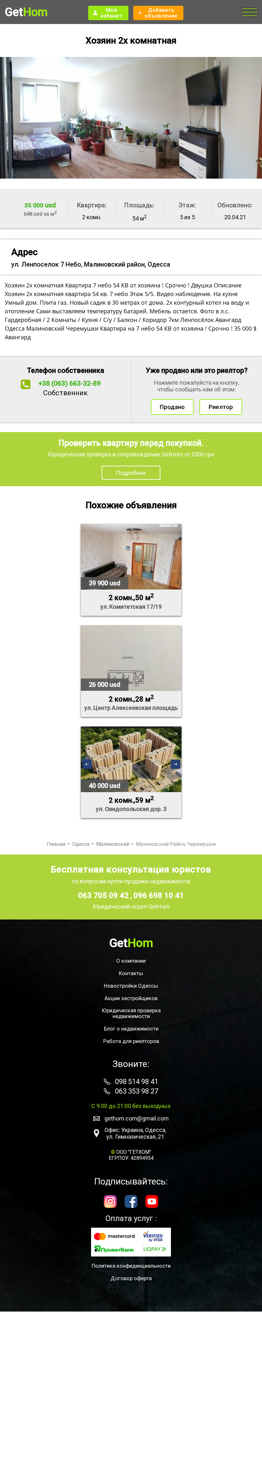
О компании (131, 961)
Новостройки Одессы (131, 986)
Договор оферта (131, 1278)
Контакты (131, 973)
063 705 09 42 (104, 895)
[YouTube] (151, 1202)
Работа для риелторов (131, 1041)
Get (26, 12)
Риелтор (221, 407)
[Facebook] (131, 1202)
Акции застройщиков (131, 998)
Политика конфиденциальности (131, 1266)
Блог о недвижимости (131, 1029)
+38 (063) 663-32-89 (69, 383)
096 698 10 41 (159, 895)
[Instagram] (110, 1202)
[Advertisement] (131, 1390)
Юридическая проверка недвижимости (131, 1013)
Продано (172, 407)
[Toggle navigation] (250, 12)
